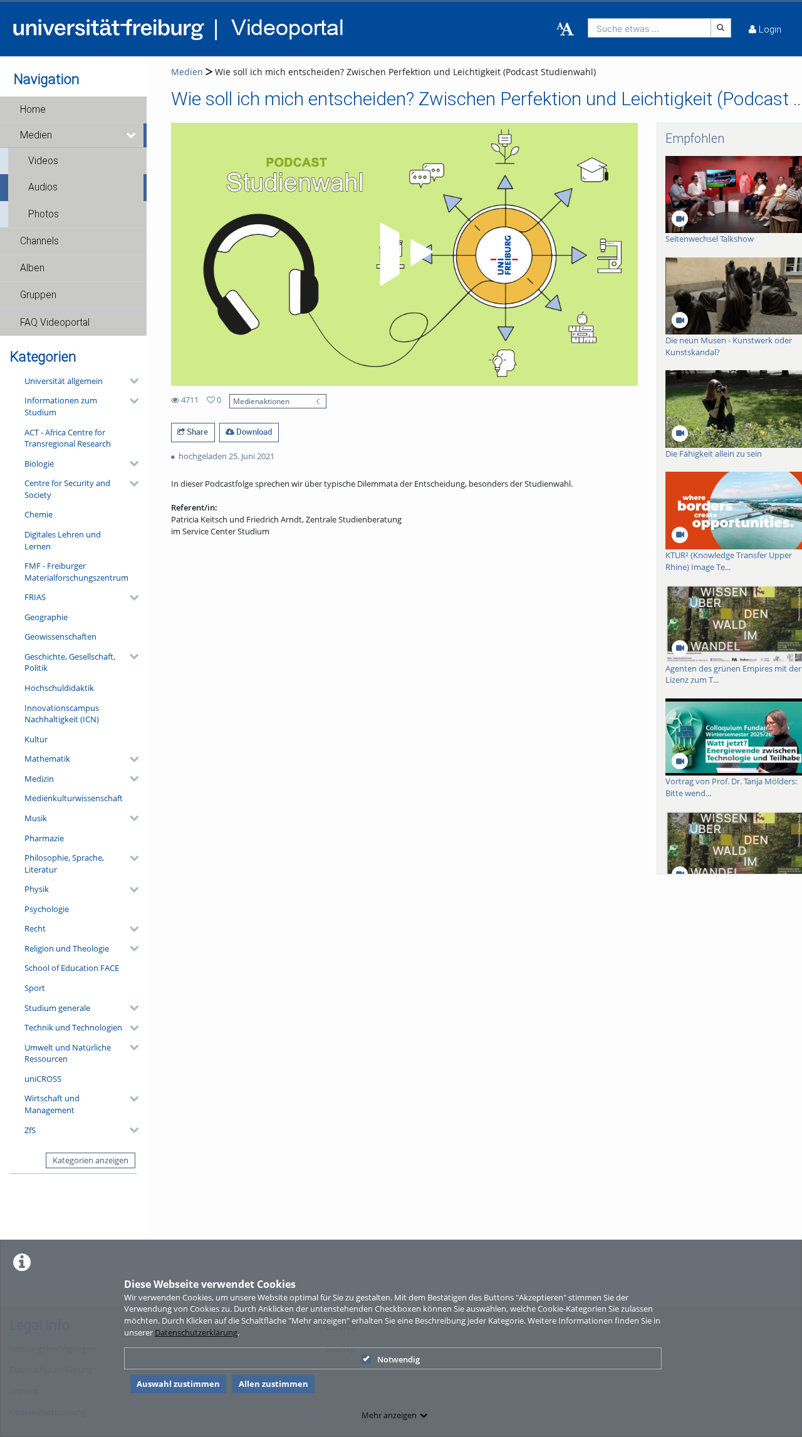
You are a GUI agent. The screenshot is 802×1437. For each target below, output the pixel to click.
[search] (649, 28)
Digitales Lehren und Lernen (62, 540)
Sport (34, 987)
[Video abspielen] (404, 254)
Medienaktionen (261, 401)
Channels (39, 241)
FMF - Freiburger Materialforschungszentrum (76, 571)
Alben (32, 268)
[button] (73, 109)
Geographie (46, 617)
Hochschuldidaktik (59, 687)
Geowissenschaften (60, 636)
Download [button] (253, 431)
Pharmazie (44, 838)
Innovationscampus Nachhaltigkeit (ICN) (61, 713)
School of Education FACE (71, 967)
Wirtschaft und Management (52, 1104)
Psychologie (46, 909)
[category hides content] (130, 381)
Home (33, 109)
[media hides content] (132, 135)
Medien (36, 135)
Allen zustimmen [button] (273, 1383)
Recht (35, 928)
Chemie (38, 514)
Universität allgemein (63, 380)
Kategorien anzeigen (90, 1160)
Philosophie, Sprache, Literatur (64, 863)
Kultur (36, 739)
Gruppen (38, 295)
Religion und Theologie (66, 948)
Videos (43, 161)
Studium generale (57, 1008)
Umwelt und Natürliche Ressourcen (67, 1053)
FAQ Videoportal (55, 322)
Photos (43, 214)
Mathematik (47, 758)
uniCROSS (42, 1078)
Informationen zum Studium (60, 406)
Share (196, 431)
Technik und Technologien (73, 1027)
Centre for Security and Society (67, 489)
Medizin (39, 778)
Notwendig (398, 1359)
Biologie (39, 463)
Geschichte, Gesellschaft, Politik (69, 662)
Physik (36, 889)
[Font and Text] (565, 29)
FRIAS (35, 597)
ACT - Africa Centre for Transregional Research (67, 438)
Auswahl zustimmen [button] (178, 1383)
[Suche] (721, 28)
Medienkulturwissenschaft (73, 798)
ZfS (30, 1130)
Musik (35, 818)
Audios (43, 187)
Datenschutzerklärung (196, 1332)
